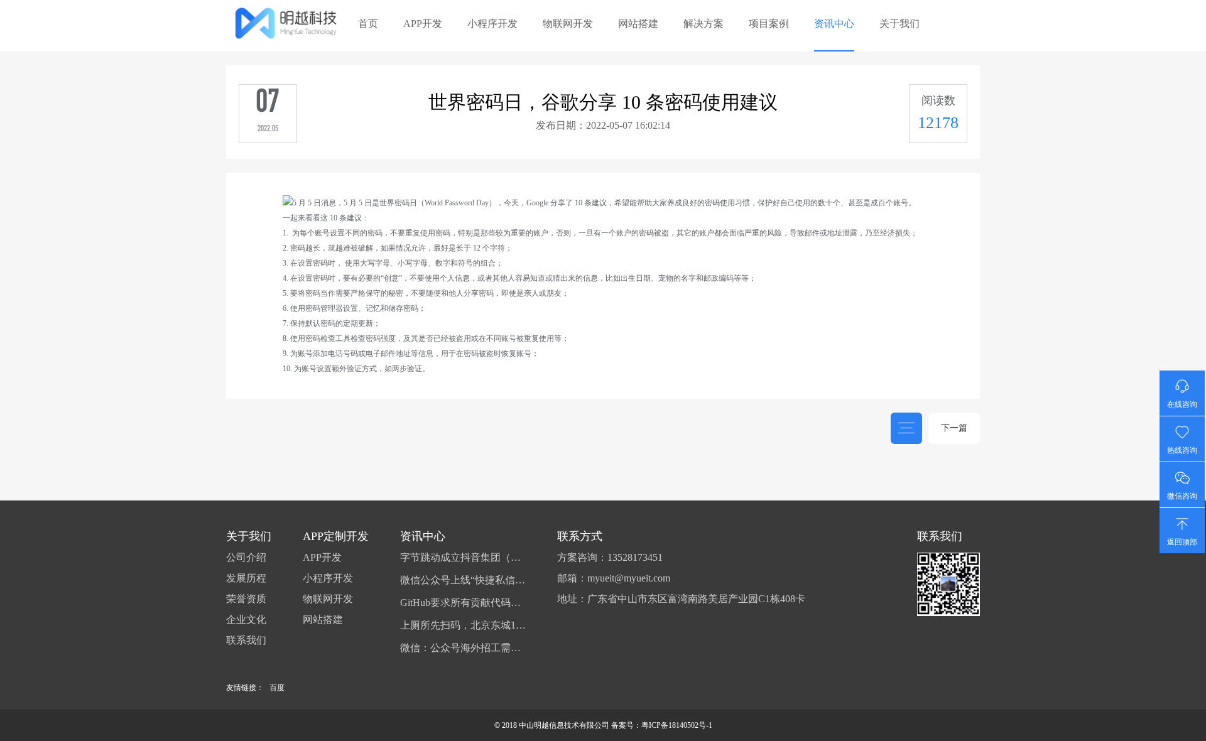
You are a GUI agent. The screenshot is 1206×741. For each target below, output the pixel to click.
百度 (277, 687)
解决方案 (703, 23)
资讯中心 (834, 23)
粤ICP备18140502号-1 (676, 725)
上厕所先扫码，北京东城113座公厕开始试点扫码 (463, 625)
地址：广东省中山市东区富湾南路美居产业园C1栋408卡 (681, 599)
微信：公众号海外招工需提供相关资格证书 (463, 648)
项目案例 (769, 23)
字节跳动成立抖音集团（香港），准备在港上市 (463, 558)
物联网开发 (568, 23)
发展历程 (246, 578)
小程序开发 (492, 23)
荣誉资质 (246, 599)
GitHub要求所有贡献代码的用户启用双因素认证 (463, 603)
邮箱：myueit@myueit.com (613, 578)
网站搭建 (638, 23)
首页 (368, 23)
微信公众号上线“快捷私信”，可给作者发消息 (463, 580)
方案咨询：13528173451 (610, 558)
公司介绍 (246, 558)
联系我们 (246, 641)
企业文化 (246, 620)
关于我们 (899, 23)
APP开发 (422, 23)
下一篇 (954, 428)
